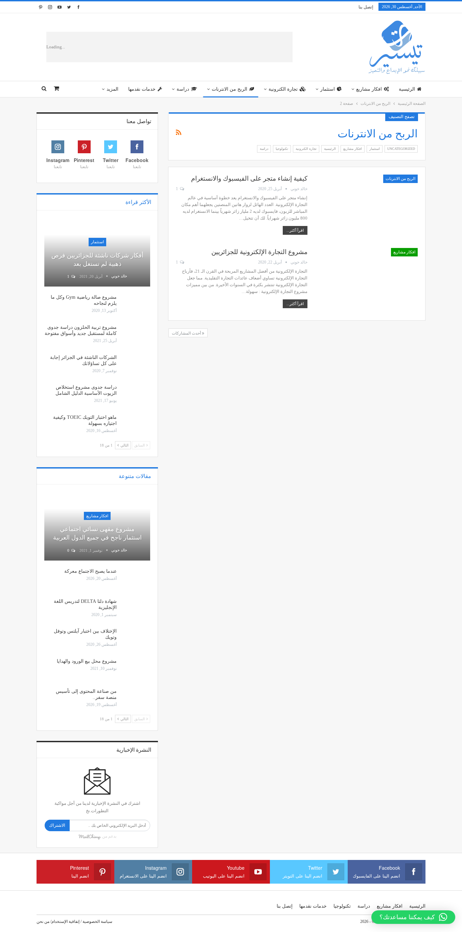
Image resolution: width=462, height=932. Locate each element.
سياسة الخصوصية (97, 921)
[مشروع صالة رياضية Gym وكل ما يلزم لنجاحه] (135, 305)
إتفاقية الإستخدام (65, 921)
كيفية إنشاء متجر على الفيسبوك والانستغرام (249, 178)
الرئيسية (407, 89)
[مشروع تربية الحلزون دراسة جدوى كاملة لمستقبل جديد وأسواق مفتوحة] (135, 335)
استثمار (327, 89)
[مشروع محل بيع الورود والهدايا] (135, 669)
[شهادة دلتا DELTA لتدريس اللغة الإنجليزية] (135, 609)
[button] (413, 917)
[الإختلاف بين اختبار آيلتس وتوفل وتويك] (135, 639)
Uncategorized (401, 149)
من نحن (43, 921)
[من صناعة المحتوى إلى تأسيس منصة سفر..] (135, 699)
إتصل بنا (366, 6)
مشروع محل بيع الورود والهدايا (87, 661)
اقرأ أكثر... (295, 230)
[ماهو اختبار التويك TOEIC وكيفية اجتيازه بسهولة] (135, 425)
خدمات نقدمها (142, 89)
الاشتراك (57, 825)
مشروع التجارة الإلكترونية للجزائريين (259, 251)
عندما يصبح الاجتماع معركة (90, 571)
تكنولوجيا (282, 149)
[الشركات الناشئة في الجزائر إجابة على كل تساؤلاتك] (135, 365)
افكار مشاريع (369, 89)
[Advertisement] (188, 47)
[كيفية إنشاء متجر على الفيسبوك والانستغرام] (367, 207)
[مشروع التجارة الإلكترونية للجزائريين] (367, 280)
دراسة (183, 89)
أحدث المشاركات (187, 333)
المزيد (112, 89)
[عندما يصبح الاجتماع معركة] (135, 579)
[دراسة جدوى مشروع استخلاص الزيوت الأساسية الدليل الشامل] (135, 395)
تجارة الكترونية (283, 89)
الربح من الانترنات (229, 89)
